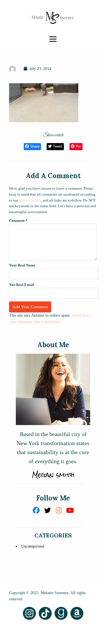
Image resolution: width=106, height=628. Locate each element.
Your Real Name (22, 265)
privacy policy (30, 200)
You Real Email (21, 285)
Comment (18, 220)
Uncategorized (32, 546)
